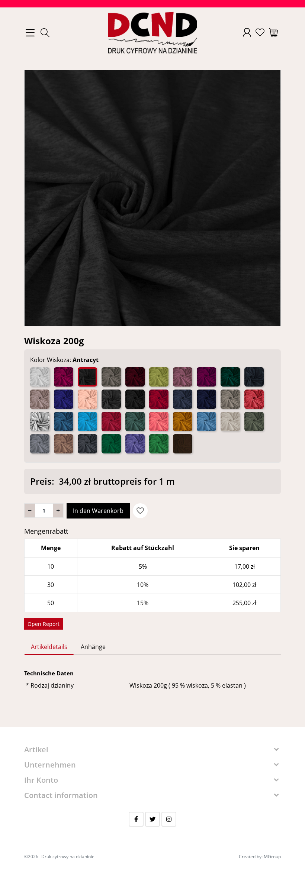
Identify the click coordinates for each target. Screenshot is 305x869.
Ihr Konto (41, 780)
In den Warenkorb (98, 511)
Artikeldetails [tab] (49, 647)
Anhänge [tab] (93, 647)
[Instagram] (168, 819)
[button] (45, 33)
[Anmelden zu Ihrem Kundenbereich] (247, 32)
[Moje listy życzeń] (260, 32)
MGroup (272, 856)
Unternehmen (50, 765)
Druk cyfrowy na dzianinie (67, 856)
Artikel (36, 749)
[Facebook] (136, 819)
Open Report (44, 623)
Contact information (61, 795)
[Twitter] (152, 819)
